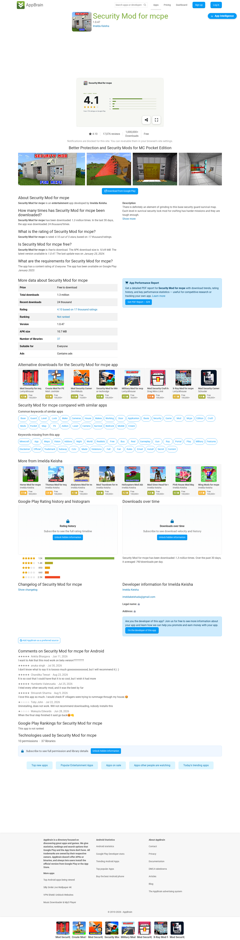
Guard (33, 418)
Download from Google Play (121, 191)
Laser (75, 426)
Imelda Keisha (50, 461)
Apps (156, 5)
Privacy (152, 854)
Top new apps (40, 765)
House (88, 418)
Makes (98, 418)
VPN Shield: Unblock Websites (58, 894)
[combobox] (128, 4)
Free (112, 441)
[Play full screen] (156, 120)
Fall (108, 449)
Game (169, 418)
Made (84, 449)
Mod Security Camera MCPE (208, 388)
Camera (86, 426)
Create (131, 426)
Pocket (33, 426)
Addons (68, 441)
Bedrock (110, 426)
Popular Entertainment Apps (77, 765)
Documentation (156, 861)
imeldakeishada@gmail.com (138, 597)
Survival (98, 426)
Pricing (167, 5)
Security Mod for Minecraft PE (107, 388)
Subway (63, 449)
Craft (210, 418)
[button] (172, 604)
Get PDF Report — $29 (139, 302)
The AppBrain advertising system (165, 891)
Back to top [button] (231, 910)
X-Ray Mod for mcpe (183, 388)
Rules (129, 449)
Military (199, 441)
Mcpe (189, 418)
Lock (54, 418)
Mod (179, 418)
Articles (152, 876)
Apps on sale (113, 765)
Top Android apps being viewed (59, 879)
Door (120, 418)
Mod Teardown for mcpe (107, 484)
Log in (216, 5)
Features (211, 441)
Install (150, 449)
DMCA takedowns (158, 869)
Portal (178, 441)
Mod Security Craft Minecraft (157, 388)
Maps (47, 441)
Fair (119, 449)
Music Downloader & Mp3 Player (59, 902)
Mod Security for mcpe (30, 388)
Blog (151, 884)
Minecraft (24, 441)
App (36, 441)
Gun (157, 441)
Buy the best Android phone (110, 876)
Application (133, 418)
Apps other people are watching (152, 765)
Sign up (199, 5)
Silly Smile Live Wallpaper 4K (57, 887)
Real (133, 441)
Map (44, 426)
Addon (65, 426)
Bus (123, 441)
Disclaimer (25, 449)
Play (189, 441)
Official (37, 449)
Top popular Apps (105, 869)
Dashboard (181, 5)
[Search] (144, 5)
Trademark (49, 449)
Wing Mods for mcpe (208, 484)
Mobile (121, 426)
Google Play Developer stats (110, 854)
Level (44, 418)
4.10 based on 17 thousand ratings (77, 309)
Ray (168, 441)
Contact (153, 846)
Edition (199, 418)
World (90, 441)
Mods (23, 426)
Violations (96, 449)
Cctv (74, 449)
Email (140, 449)
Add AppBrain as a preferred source (40, 640)
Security (157, 418)
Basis (146, 418)
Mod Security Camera (81, 388)
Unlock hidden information (68, 537)
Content (172, 449)
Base (23, 418)
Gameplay (145, 441)
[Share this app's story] (146, 120)
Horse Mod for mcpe (30, 484)
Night (79, 441)
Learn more (158, 296)
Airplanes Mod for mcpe (81, 484)
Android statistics (105, 846)
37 (58, 338)
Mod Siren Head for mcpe (157, 484)
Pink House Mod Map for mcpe (183, 484)
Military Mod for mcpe (132, 388)
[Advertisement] (116, 55)
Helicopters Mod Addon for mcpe (132, 484)
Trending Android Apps (107, 861)
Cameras (76, 418)
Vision (57, 441)
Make (65, 418)
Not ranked (63, 316)
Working (109, 418)
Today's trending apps (196, 765)
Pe (54, 426)
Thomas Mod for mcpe (56, 484)
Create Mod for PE (54, 388)
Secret (161, 449)
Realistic (101, 441)
